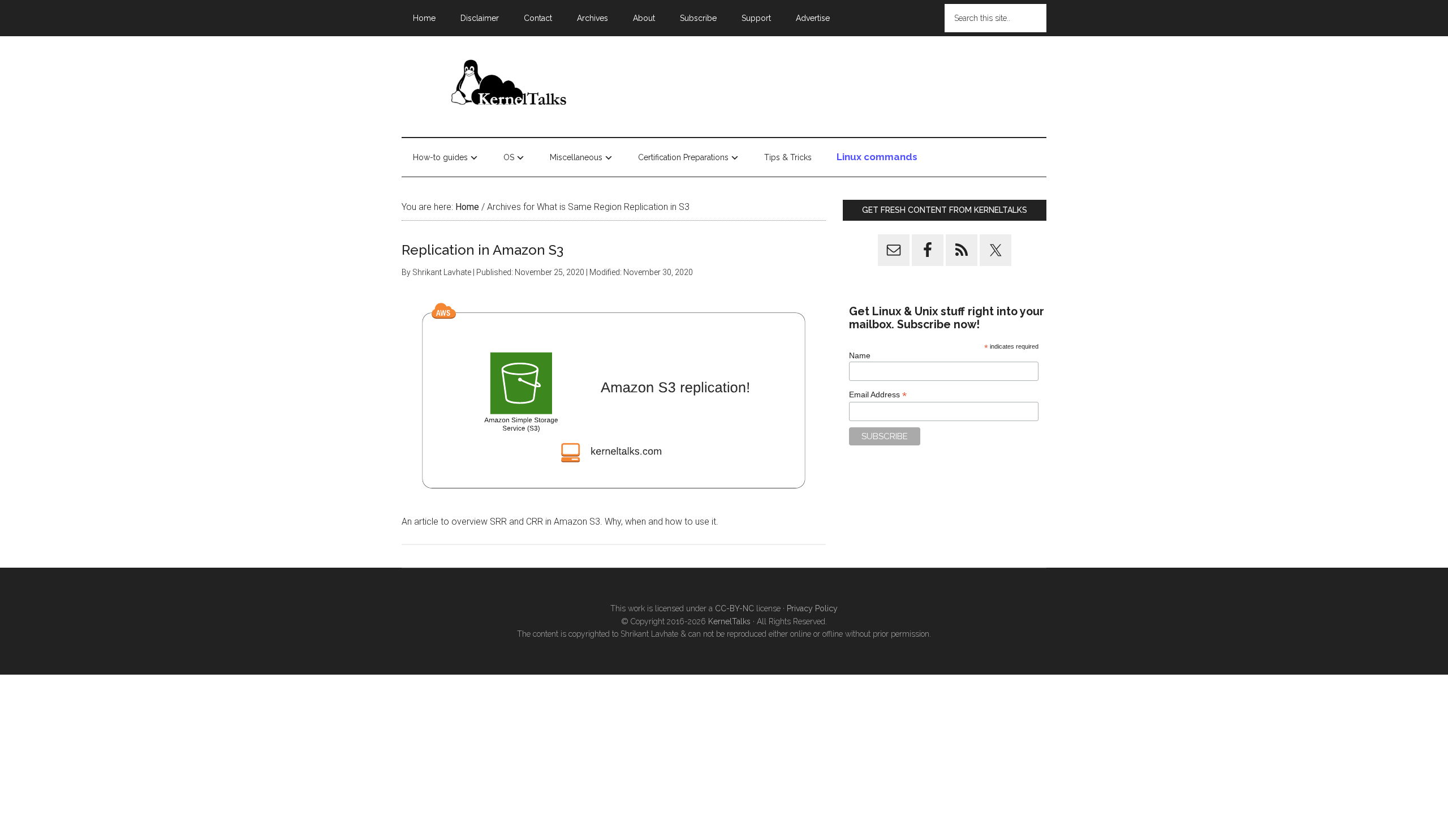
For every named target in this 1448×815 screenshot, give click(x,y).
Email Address (878, 394)
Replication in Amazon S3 (482, 250)
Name (859, 355)
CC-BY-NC (734, 608)
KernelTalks (729, 621)
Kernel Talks (509, 84)
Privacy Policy (812, 608)
